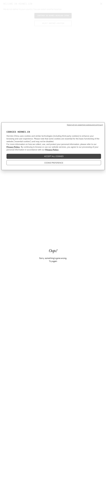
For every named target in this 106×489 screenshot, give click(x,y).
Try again (53, 261)
